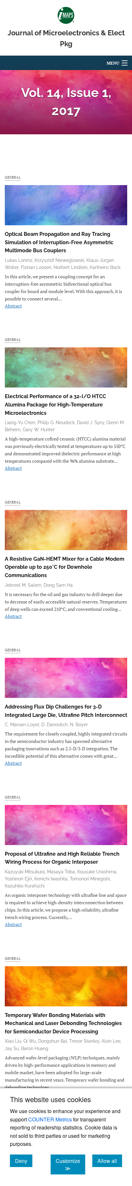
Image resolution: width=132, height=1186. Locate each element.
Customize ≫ (70, 1164)
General (13, 177)
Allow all (109, 1160)
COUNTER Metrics (50, 1119)
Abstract (13, 306)
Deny (23, 1160)
